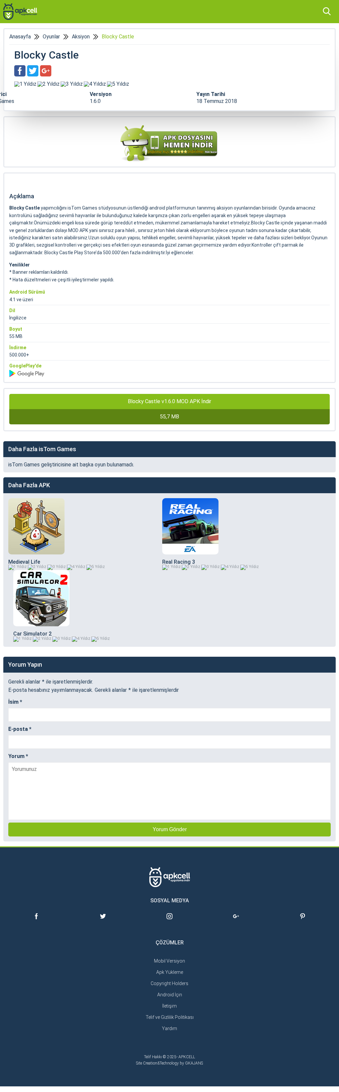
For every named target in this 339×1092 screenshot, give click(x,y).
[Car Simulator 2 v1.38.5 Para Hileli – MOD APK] (41, 598)
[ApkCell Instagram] (169, 921)
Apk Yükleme (169, 972)
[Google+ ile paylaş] (45, 70)
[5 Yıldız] (118, 84)
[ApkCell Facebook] (36, 921)
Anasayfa (20, 36)
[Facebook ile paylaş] (19, 70)
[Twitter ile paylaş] (32, 70)
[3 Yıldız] (72, 84)
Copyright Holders (169, 983)
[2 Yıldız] (48, 84)
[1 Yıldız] (25, 84)
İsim (15, 702)
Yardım (169, 1028)
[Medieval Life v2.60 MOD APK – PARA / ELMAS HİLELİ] (36, 526)
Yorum (18, 756)
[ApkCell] (20, 11)
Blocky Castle (118, 36)
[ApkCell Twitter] (103, 921)
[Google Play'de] (169, 373)
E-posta (19, 729)
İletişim (169, 1006)
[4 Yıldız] (95, 84)
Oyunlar (51, 36)
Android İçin (169, 994)
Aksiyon (81, 36)
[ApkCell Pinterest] (302, 921)
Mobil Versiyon (169, 961)
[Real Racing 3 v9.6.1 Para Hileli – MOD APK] (190, 526)
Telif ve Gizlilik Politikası (170, 1017)
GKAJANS (194, 1063)
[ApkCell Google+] (236, 921)
